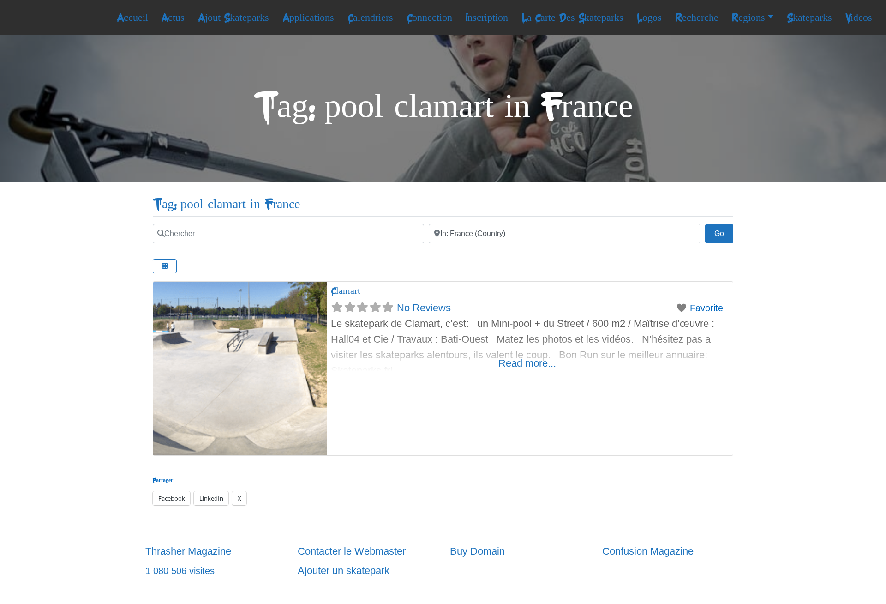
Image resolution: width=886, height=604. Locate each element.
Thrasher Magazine (188, 551)
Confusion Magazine (648, 551)
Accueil (132, 17)
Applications (308, 17)
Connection (429, 17)
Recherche (696, 17)
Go (723, 233)
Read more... (527, 363)
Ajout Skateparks (233, 17)
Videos (858, 17)
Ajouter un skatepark (343, 570)
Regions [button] (748, 17)
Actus (173, 17)
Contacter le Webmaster (352, 551)
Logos (649, 17)
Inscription (486, 17)
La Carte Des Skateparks (572, 17)
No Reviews (424, 308)
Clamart (345, 291)
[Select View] (165, 266)
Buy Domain (477, 551)
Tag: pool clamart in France (226, 204)
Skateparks (809, 17)
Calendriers (370, 17)
